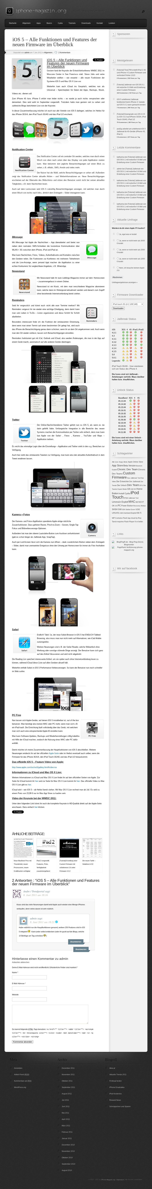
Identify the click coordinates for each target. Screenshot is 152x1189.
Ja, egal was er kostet (128, 234)
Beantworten (81, 949)
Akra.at (112, 1068)
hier (36, 781)
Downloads (86, 23)
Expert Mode (122, 489)
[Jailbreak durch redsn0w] (123, 348)
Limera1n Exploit (120, 502)
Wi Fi (139, 513)
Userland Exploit (130, 513)
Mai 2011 (65, 1113)
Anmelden (18, 1068)
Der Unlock (122, 485)
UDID (138, 509)
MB (137, 502)
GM (131, 489)
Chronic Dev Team (127, 469)
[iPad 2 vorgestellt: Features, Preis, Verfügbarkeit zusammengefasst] (46, 857)
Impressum (120, 1180)
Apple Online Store (135, 462)
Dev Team (133, 485)
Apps (39, 23)
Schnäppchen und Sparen (120, 1107)
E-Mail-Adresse (18, 983)
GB (128, 489)
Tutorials (72, 23)
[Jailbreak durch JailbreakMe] (123, 336)
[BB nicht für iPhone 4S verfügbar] (138, 401)
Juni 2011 (66, 1107)
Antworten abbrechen (20, 962)
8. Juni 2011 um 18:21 (42, 922)
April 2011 (66, 1119)
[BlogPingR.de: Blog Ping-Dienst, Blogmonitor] (129, 545)
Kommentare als (22, 1081)
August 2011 (67, 1094)
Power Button (127, 506)
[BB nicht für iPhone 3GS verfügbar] (130, 420)
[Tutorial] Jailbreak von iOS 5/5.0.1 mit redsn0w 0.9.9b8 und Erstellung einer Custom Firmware (131, 159)
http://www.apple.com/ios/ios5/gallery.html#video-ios (34, 767)
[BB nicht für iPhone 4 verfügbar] (134, 401)
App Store (117, 465)
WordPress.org (20, 1087)
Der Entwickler (122, 481)
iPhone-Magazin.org (108, 1180)
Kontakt (100, 23)
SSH (123, 509)
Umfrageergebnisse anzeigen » (124, 282)
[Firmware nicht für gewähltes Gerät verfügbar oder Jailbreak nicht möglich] (131, 361)
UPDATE (115, 513)
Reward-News (115, 1100)
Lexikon (112, 23)
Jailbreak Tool (133, 498)
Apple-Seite (54, 753)
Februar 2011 (67, 1132)
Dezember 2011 (68, 1068)
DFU (141, 485)
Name (14, 972)
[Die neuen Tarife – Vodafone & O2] (92, 857)
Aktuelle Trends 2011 (117, 1075)
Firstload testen (115, 1081)
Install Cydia (124, 493)
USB (121, 513)
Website (15, 995)
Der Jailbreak (134, 481)
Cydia (60, 23)
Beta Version (129, 465)
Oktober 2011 (67, 1081)
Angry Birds (123, 462)
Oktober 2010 (67, 1158)
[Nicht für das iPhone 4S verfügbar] (131, 333)
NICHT (141, 502)
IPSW (126, 498)
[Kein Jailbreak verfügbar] (141, 336)
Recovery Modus (139, 506)
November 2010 (68, 1151)
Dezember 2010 (68, 1145)
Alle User (115, 462)
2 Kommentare (64, 53)
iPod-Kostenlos (115, 1094)
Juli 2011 (65, 1100)
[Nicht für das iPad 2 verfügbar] (141, 333)
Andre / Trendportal (33, 891)
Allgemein (26, 23)
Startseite (12, 23)
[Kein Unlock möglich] (134, 432)
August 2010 (67, 1170)
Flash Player (129, 522)
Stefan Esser (130, 509)
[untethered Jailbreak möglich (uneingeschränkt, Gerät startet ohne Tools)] (123, 361)
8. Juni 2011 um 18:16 (35, 895)
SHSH (115, 509)
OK (113, 506)
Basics (49, 23)
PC (119, 505)
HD (135, 489)
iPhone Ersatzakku (117, 1087)
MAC (132, 501)
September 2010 (68, 1164)
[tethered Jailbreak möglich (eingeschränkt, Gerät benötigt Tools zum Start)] (127, 361)
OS (116, 506)
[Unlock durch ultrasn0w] (130, 401)
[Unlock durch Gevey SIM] (134, 423)
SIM (120, 509)
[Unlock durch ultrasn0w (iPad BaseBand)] (130, 404)
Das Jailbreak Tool (133, 478)
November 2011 (68, 1075)
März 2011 (66, 1126)
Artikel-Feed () (21, 1075)
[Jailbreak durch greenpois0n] (123, 333)
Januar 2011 (67, 1138)
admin (27, 53)
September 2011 (68, 1087)
